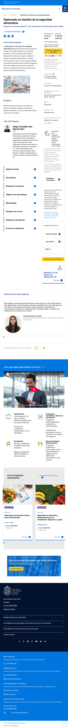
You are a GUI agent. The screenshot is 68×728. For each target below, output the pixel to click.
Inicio (5, 15)
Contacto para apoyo (12, 690)
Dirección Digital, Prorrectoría (16, 723)
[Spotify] (40, 641)
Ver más (58, 280)
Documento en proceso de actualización (21, 629)
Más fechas (9, 528)
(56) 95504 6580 (11, 605)
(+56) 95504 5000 (11, 675)
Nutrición (7, 512)
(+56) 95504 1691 (11, 705)
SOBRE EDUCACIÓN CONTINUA (15, 617)
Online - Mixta (9, 522)
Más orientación (11, 694)
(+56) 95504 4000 (11, 663)
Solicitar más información (53, 259)
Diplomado (9, 507)
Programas (13, 15)
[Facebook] (19, 641)
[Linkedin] (28, 641)
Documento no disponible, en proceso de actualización (27, 623)
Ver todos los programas (49, 476)
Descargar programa (14, 31)
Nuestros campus (9, 609)
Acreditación (9, 634)
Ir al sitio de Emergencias (13, 679)
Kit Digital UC (14, 725)
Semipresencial (49, 112)
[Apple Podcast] (45, 641)
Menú (65, 10)
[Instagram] (32, 641)
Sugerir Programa (16, 569)
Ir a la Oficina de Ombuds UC (19, 712)
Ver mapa (48, 123)
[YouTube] (36, 641)
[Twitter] (23, 641)
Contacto (6, 602)
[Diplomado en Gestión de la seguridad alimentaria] (5, 36)
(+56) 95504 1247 (11, 708)
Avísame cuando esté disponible (53, 51)
